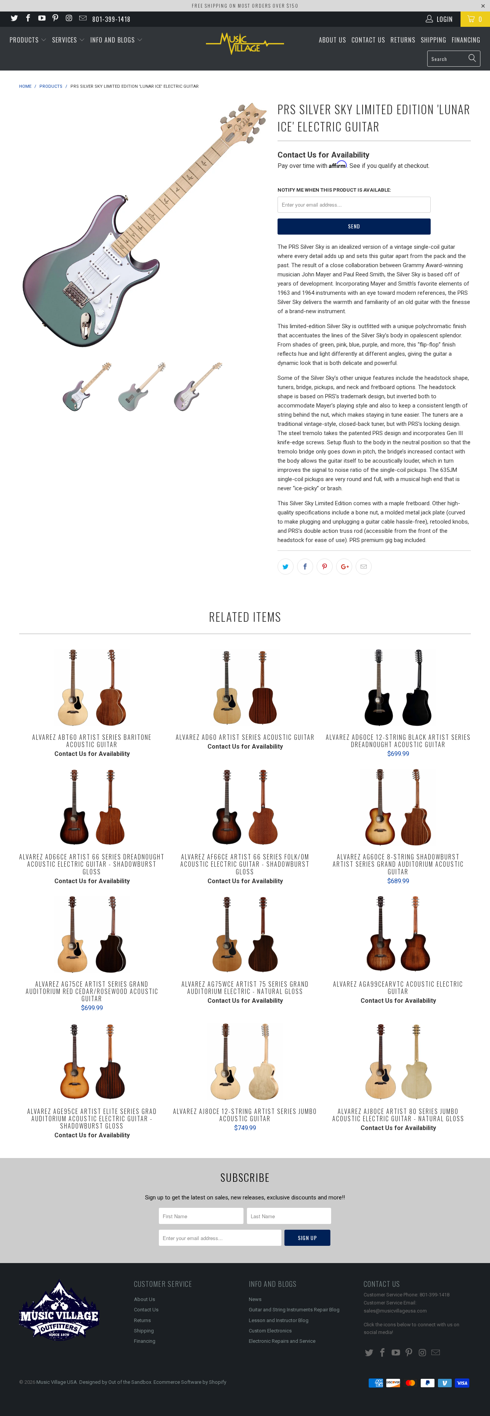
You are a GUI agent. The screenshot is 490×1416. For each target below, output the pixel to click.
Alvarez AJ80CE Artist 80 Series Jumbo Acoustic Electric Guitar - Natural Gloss (398, 1061)
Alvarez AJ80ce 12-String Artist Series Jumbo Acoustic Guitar (245, 1061)
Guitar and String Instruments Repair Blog (294, 1310)
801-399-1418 (111, 19)
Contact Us (368, 39)
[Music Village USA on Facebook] (27, 19)
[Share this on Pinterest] (325, 567)
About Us (332, 39)
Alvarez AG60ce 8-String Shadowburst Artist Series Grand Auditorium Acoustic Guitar (398, 807)
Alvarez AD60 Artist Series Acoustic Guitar (245, 687)
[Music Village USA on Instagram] (68, 19)
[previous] (32, 224)
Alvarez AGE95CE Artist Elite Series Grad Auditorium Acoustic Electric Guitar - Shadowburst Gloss (92, 1061)
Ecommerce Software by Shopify (190, 1382)
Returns (402, 39)
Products (25, 39)
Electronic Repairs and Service (282, 1341)
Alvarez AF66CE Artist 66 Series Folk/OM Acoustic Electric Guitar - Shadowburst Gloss (245, 807)
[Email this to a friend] (364, 567)
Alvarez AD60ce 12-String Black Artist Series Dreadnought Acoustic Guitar (398, 687)
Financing (466, 39)
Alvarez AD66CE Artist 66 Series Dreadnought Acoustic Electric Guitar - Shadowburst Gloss (92, 807)
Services (65, 39)
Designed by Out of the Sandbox (115, 1382)
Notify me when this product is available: (334, 190)
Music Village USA (56, 1382)
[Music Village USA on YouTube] (41, 19)
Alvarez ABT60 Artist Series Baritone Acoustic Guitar (92, 687)
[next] (256, 224)
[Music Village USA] (245, 44)
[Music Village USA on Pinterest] (55, 19)
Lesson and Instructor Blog (279, 1320)
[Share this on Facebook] (305, 567)
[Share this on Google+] (344, 567)
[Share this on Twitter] (286, 567)
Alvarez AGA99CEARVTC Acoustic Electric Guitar (398, 934)
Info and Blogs (113, 39)
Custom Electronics (270, 1331)
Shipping (433, 39)
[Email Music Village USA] (82, 19)
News (255, 1299)
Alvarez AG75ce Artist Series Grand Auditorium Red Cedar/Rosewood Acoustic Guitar (92, 934)
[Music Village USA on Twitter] (14, 19)
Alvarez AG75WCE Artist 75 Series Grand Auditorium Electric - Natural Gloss (245, 934)
